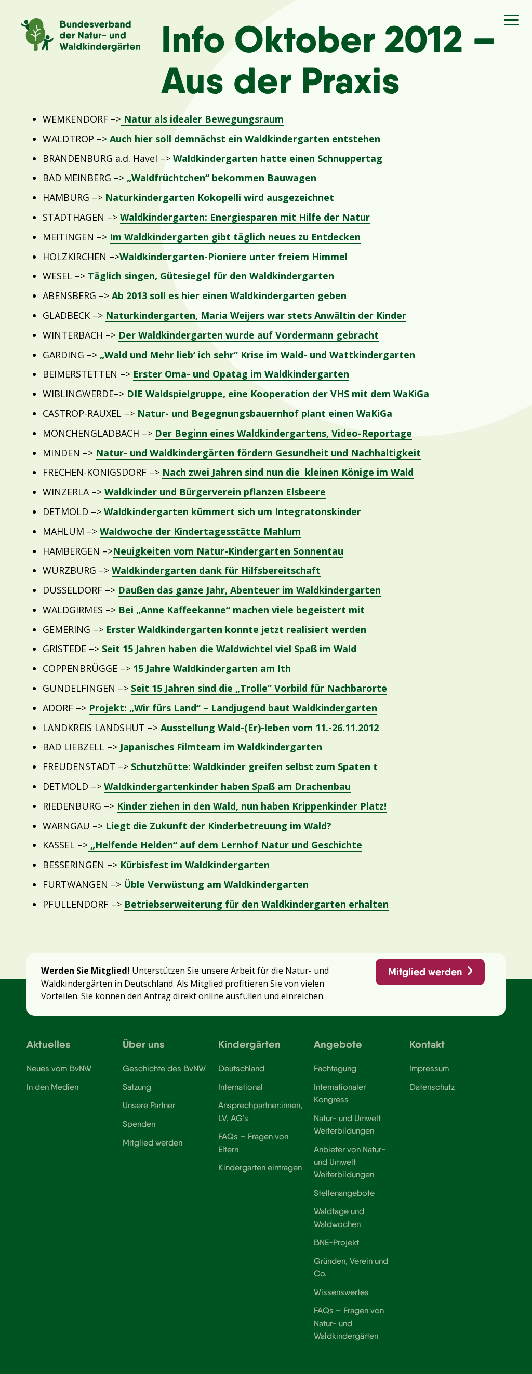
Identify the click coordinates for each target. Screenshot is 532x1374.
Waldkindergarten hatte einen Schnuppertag (277, 158)
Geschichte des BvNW (164, 1068)
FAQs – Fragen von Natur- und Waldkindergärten (349, 1323)
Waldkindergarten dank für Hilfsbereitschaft (216, 570)
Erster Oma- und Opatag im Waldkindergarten (241, 374)
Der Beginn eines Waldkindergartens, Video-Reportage (283, 433)
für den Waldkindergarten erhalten (307, 904)
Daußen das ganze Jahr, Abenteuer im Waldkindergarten (249, 590)
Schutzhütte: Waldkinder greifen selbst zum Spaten (252, 766)
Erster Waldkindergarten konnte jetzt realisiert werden (236, 629)
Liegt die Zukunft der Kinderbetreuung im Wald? (218, 825)
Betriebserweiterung (174, 904)
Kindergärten (249, 1044)
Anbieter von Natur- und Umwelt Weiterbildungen (349, 1162)
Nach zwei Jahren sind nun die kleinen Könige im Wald (288, 472)
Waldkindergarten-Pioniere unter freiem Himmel (233, 256)
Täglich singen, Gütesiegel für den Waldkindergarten (211, 276)
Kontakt (427, 1044)
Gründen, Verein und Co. (351, 1267)
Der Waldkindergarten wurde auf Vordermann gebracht (248, 335)
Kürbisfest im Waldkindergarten (193, 864)
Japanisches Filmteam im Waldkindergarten (221, 746)
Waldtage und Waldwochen (339, 1217)
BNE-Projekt (336, 1242)
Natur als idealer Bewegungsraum (202, 119)
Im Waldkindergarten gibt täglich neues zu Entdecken (235, 237)
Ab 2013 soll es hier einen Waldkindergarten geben (229, 295)
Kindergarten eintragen (260, 1167)
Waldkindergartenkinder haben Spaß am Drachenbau (227, 786)
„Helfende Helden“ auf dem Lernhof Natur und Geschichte (225, 845)
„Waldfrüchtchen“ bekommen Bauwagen (220, 177)
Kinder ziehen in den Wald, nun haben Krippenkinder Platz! (252, 806)
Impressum (429, 1068)
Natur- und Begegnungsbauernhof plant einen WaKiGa (264, 413)
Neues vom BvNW (58, 1068)
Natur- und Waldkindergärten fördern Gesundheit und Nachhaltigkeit (258, 453)
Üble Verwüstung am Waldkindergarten (215, 884)
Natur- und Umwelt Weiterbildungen (347, 1124)
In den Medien (52, 1087)
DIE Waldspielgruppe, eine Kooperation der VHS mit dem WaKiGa (278, 393)
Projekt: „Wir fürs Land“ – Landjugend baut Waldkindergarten (233, 708)
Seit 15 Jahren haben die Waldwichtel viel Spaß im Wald (229, 648)
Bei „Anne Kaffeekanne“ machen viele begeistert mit (241, 609)
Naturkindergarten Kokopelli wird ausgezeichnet (219, 197)
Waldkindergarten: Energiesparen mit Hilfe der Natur (245, 217)
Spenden (139, 1124)
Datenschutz (432, 1087)
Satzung (137, 1087)
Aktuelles (48, 1044)
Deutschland (241, 1068)
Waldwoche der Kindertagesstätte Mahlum (200, 531)
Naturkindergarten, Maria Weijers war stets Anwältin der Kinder (255, 315)
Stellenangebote (344, 1193)
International (240, 1087)
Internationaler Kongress (340, 1093)
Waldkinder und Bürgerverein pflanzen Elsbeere (215, 492)
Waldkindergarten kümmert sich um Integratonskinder (232, 511)
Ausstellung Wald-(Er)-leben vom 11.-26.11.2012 (270, 727)
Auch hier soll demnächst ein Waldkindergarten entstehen (245, 138)
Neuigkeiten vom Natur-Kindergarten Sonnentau (228, 551)
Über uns (144, 1044)
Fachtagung (335, 1068)
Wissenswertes (341, 1292)
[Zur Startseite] (80, 35)
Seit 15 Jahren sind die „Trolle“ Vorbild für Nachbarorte (259, 688)
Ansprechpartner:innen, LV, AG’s (260, 1111)
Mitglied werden (425, 971)
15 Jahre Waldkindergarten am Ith (212, 668)
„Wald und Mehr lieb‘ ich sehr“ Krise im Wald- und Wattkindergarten (257, 354)
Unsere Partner (149, 1105)
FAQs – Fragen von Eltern (253, 1142)
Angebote (338, 1044)
